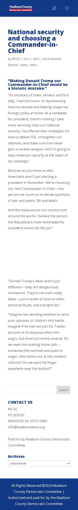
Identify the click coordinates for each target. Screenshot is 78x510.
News (24, 65)
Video (33, 65)
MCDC (16, 59)
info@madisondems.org (26, 427)
